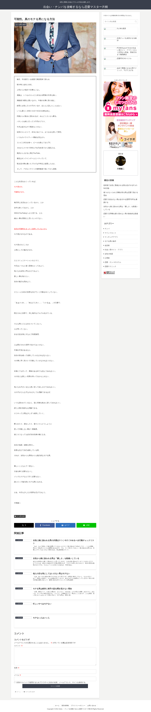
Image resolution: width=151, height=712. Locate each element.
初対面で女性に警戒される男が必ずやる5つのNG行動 (120, 186)
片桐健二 (120, 169)
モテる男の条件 (20, 516)
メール (17, 675)
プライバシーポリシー (78, 705)
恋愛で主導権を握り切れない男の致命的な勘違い (120, 215)
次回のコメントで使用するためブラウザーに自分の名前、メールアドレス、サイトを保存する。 (51, 682)
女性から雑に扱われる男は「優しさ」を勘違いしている (120, 208)
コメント (18, 646)
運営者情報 (65, 705)
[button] (136, 21)
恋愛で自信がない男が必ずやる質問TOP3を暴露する (120, 201)
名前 (16, 668)
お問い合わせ (91, 705)
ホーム (57, 705)
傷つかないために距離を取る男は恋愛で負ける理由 (120, 194)
